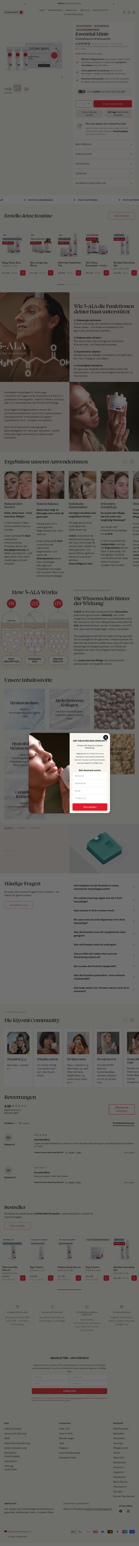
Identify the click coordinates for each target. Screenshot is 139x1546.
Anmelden (90, 807)
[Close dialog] (105, 737)
